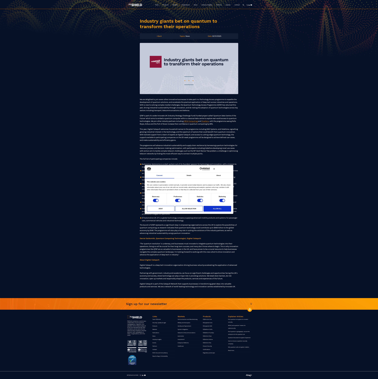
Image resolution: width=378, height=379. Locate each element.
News (195, 5)
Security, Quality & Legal (159, 322)
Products (166, 5)
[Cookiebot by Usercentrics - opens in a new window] (201, 168)
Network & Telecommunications (186, 332)
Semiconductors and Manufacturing (187, 319)
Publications (186, 5)
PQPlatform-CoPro (207, 329)
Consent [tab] (159, 175)
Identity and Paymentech (184, 326)
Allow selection (189, 208)
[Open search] (243, 5)
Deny (161, 208)
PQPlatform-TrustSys (208, 332)
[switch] (178, 200)
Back (159, 36)
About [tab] (218, 175)
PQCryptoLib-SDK (207, 326)
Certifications (206, 349)
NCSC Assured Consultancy (160, 353)
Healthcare (181, 346)
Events (154, 342)
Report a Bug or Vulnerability (160, 356)
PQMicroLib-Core (207, 319)
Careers (228, 5)
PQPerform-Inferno (208, 339)
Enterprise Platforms (183, 342)
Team (157, 5)
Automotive (181, 336)
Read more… (231, 350)
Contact (237, 5)
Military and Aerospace (184, 322)
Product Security (207, 346)
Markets (175, 5)
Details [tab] (189, 175)
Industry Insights (206, 5)
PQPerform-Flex (207, 342)
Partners (219, 5)
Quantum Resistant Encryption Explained (239, 337)
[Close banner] (222, 169)
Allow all (217, 208)
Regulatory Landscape (209, 353)
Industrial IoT (181, 339)
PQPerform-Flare (207, 336)
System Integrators (183, 329)
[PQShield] (134, 4)
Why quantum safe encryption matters (238, 347)
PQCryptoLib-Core (207, 322)
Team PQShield (156, 319)
